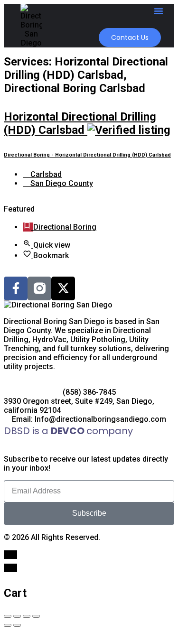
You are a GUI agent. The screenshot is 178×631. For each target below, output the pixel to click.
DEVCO (68, 430)
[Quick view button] (28, 245)
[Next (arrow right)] (17, 625)
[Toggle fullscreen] (26, 616)
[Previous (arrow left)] (7, 625)
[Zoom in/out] (36, 616)
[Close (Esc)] (7, 616)
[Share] (17, 616)
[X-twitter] (63, 288)
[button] (158, 11)
